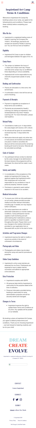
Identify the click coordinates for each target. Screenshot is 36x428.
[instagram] (21, 399)
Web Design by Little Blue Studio (18, 424)
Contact (14, 388)
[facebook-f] (13, 399)
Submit (12, 410)
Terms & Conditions (22, 420)
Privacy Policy (13, 420)
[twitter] (17, 399)
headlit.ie (27, 45)
